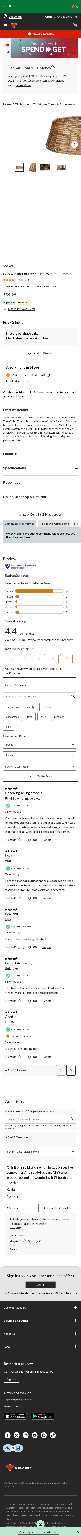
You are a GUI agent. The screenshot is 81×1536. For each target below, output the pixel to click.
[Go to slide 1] (19, 167)
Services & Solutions (16, 1320)
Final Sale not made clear (23, 798)
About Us (9, 1333)
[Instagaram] (26, 1435)
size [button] (8, 726)
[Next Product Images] (74, 144)
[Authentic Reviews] (21, 566)
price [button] (43, 717)
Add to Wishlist (43, 353)
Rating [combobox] (9, 744)
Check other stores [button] (18, 381)
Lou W (9, 1022)
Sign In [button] (40, 1284)
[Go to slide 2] (32, 167)
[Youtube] (35, 1435)
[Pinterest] (44, 1435)
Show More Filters (15, 736)
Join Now (71, 1293)
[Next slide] (76, 6)
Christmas (22, 104)
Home (7, 104)
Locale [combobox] (9, 755)
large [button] (29, 717)
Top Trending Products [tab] (54, 523)
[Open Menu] (5, 25)
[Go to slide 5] (61, 167)
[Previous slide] (5, 6)
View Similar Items (46, 286)
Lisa (8, 919)
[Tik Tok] (53, 1435)
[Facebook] (8, 1435)
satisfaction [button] (12, 707)
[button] (48, 376)
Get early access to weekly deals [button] (38, 1532)
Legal (7, 1346)
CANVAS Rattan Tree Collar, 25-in (28, 274)
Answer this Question (57, 1208)
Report (46, 839)
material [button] (47, 707)
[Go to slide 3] (45, 167)
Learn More (11, 1406)
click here (17, 396)
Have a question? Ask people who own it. (31, 1111)
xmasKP (15, 1228)
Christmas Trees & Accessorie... (55, 104)
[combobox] (42, 766)
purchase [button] (59, 717)
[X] (17, 1435)
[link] (17, 280)
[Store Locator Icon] (5, 16)
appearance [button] (12, 717)
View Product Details (17, 286)
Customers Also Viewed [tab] (20, 523)
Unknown (12, 968)
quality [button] (30, 707)
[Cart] (75, 25)
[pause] (10, 6)
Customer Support (15, 1307)
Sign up (11, 1379)
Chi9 (8, 861)
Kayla (11, 1189)
